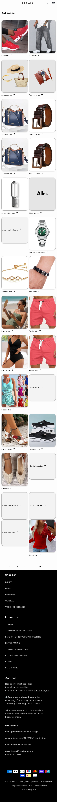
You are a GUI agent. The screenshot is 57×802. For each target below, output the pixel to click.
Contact (10, 600)
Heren (8, 588)
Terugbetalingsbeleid (29, 781)
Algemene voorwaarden (18, 630)
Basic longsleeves (10, 505)
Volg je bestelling (15, 607)
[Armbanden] (15, 272)
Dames (8, 582)
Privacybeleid (12, 643)
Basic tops (34, 555)
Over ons (10, 594)
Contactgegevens (30, 790)
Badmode (5, 331)
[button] (3, 3)
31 (40, 566)
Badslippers (35, 387)
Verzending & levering (17, 649)
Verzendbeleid (41, 786)
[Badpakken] (15, 391)
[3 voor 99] (15, 36)
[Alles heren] (42, 194)
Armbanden (6, 292)
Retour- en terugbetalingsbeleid (23, 637)
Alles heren (34, 213)
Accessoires (6, 95)
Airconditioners (8, 213)
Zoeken (9, 624)
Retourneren (12, 667)
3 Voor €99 (34, 56)
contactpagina (41, 690)
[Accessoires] (15, 76)
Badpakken (6, 410)
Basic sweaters (36, 505)
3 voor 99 (5, 56)
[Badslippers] (15, 430)
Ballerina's (6, 488)
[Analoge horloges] (42, 233)
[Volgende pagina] (47, 567)
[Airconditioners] (15, 194)
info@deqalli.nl (20, 687)
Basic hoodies (36, 466)
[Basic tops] (42, 536)
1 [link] (9, 566)
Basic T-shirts (8, 532)
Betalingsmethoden (16, 655)
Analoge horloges (10, 230)
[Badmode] (15, 312)
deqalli (15, 781)
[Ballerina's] (15, 469)
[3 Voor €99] (42, 36)
